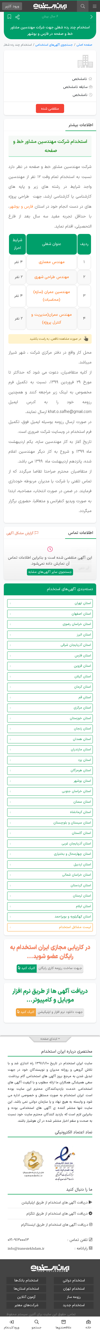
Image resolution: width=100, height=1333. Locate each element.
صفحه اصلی (84, 45)
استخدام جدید (74, 1305)
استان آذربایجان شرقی (76, 645)
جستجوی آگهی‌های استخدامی (54, 45)
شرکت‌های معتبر (26, 1305)
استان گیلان (82, 676)
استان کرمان (82, 686)
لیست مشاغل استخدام (75, 927)
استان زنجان (82, 728)
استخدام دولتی (74, 1280)
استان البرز (84, 634)
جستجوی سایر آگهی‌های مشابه (50, 572)
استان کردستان (81, 885)
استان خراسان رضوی (77, 624)
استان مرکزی (82, 707)
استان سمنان (82, 801)
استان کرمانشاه (80, 812)
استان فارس (83, 655)
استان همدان (82, 739)
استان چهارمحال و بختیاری (72, 854)
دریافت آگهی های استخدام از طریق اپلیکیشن (55, 1202)
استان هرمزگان (81, 770)
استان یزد (84, 760)
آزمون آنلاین (26, 1297)
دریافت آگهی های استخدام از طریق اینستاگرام (55, 1225)
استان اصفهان (81, 613)
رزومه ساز (74, 1297)
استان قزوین (82, 666)
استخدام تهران (74, 1288)
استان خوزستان (80, 718)
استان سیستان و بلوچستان (72, 822)
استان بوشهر (82, 781)
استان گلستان (81, 833)
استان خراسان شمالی (76, 874)
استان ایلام (83, 906)
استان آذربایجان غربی (76, 843)
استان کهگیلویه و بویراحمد (73, 916)
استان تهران (83, 603)
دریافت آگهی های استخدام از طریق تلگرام (57, 1213)
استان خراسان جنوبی (76, 791)
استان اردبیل (82, 864)
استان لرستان (82, 895)
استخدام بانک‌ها (26, 1280)
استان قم (84, 697)
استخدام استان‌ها (26, 1288)
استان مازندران (81, 749)
